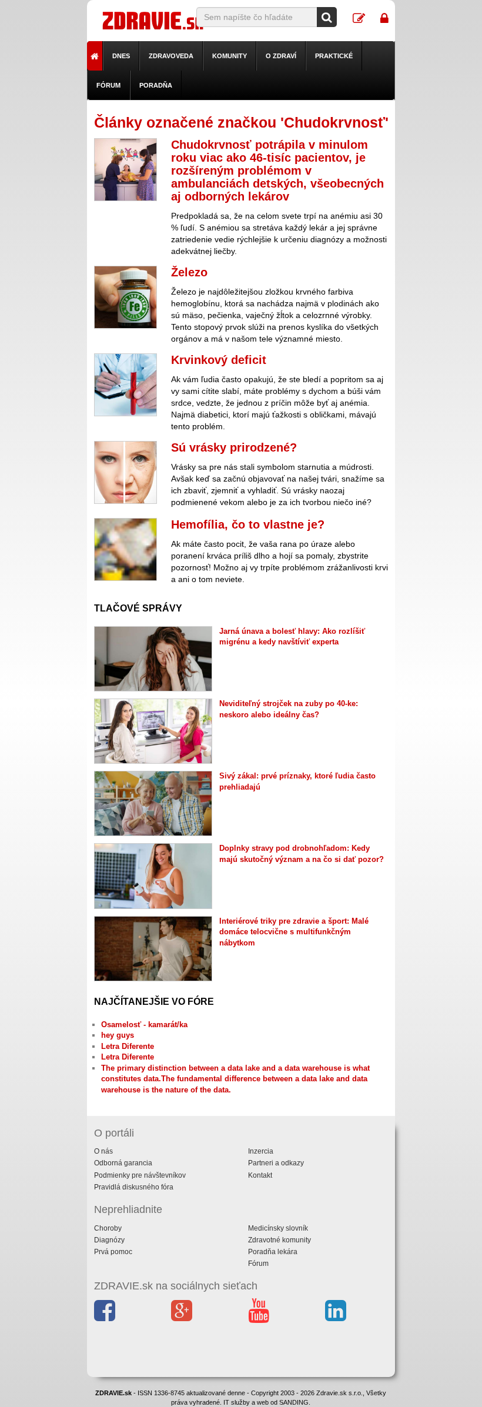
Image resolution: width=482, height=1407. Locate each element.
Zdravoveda (171, 55)
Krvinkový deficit (218, 359)
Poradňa (155, 85)
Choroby (108, 1228)
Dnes (121, 55)
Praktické (334, 55)
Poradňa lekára (272, 1252)
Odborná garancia (123, 1163)
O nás (103, 1151)
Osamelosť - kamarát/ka (144, 1024)
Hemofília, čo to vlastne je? (247, 524)
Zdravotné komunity (279, 1240)
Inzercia (260, 1151)
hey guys (117, 1035)
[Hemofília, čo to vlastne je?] (125, 549)
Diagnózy (109, 1240)
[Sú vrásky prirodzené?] (125, 472)
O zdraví (281, 55)
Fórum (108, 85)
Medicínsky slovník (278, 1228)
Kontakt (260, 1175)
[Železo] (125, 297)
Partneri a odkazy (276, 1163)
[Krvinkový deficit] (125, 384)
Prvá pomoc (113, 1252)
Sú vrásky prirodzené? (234, 447)
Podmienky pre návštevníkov (140, 1175)
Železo (189, 272)
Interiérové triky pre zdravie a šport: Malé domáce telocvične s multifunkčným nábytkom (294, 932)
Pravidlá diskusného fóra (133, 1187)
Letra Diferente (127, 1046)
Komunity (229, 55)
